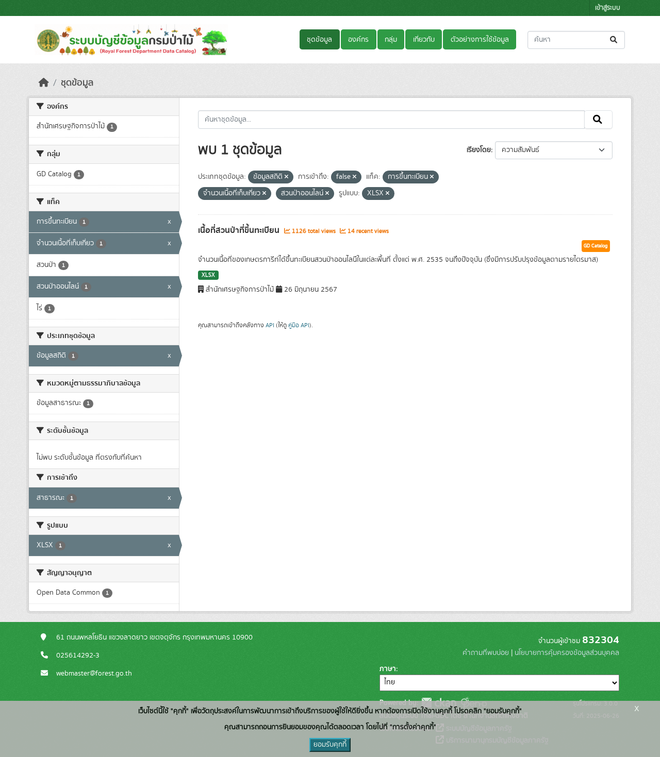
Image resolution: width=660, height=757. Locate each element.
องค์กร (358, 40)
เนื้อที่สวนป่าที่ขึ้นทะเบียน (240, 230)
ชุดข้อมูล (319, 40)
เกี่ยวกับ (424, 40)
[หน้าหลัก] (44, 83)
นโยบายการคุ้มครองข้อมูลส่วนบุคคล (567, 653)
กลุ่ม (391, 40)
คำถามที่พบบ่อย (486, 653)
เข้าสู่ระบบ (607, 8)
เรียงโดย (479, 150)
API (270, 325)
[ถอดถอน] (286, 177)
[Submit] (614, 40)
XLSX (208, 275)
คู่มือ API (298, 325)
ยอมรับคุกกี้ (330, 744)
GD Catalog (596, 245)
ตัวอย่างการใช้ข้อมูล (480, 40)
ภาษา (388, 669)
